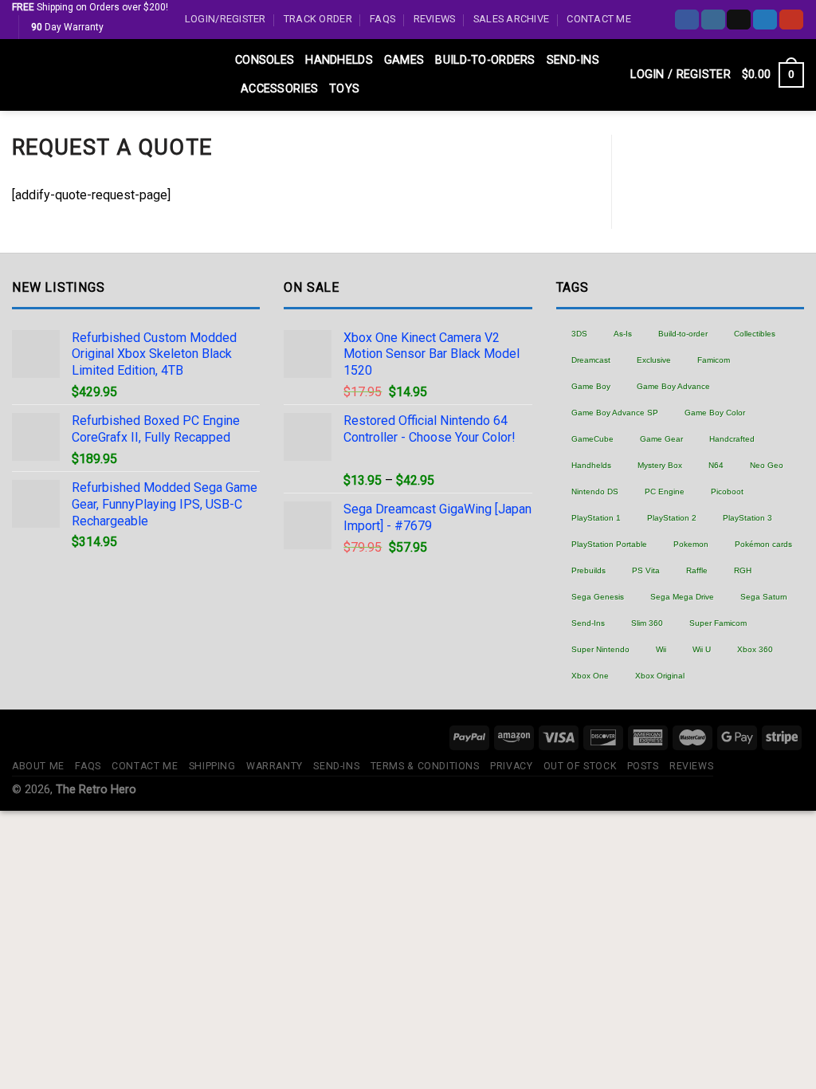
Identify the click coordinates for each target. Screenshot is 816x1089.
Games (404, 60)
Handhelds (339, 60)
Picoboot (727, 491)
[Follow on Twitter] (765, 19)
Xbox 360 (755, 649)
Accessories (279, 89)
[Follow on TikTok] (739, 19)
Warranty (274, 766)
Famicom (713, 360)
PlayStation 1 (596, 517)
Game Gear (661, 438)
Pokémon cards (763, 544)
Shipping (212, 766)
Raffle (697, 570)
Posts (643, 766)
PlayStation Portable (609, 544)
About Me (38, 766)
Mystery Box (660, 465)
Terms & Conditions (425, 766)
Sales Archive (511, 19)
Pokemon (690, 544)
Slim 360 (647, 623)
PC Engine (665, 491)
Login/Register (225, 19)
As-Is (623, 333)
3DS (579, 333)
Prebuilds (588, 570)
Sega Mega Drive (682, 596)
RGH (742, 570)
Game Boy (590, 386)
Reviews (435, 19)
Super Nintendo (600, 649)
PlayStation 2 (671, 517)
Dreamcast (590, 360)
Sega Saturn (763, 596)
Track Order (318, 19)
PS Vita (646, 570)
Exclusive (654, 360)
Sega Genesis (597, 596)
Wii (661, 649)
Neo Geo (766, 465)
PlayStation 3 (747, 517)
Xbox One (590, 675)
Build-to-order (683, 333)
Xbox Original (660, 675)
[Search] (612, 75)
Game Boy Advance (673, 386)
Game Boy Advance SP (614, 412)
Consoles (264, 60)
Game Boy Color (715, 412)
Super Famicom (718, 623)
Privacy (511, 766)
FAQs (382, 19)
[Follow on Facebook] (687, 19)
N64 (716, 465)
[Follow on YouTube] (791, 19)
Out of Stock (579, 766)
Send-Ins (573, 60)
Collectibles (754, 333)
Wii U (701, 649)
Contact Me (599, 19)
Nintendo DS (594, 491)
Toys (344, 89)
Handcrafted (732, 438)
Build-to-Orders (485, 60)
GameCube (592, 438)
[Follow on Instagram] (713, 19)
